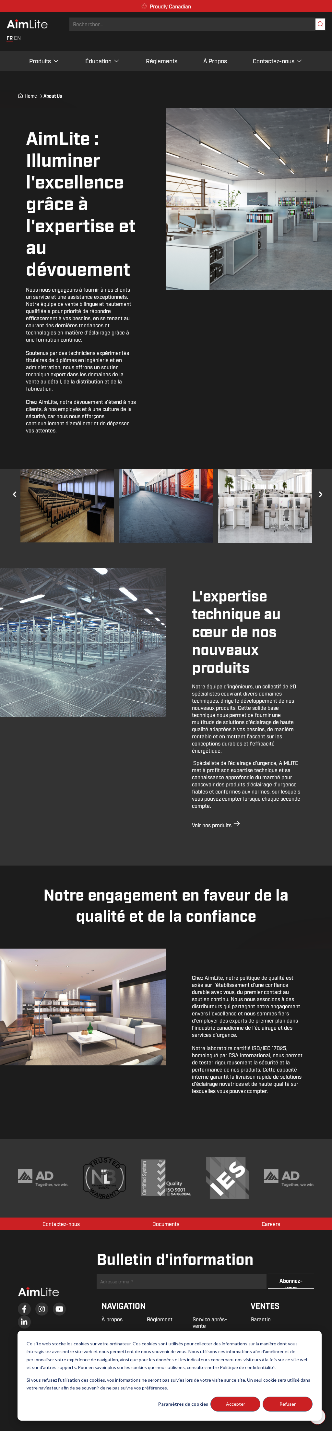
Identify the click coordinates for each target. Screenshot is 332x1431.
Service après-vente (210, 1322)
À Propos (215, 60)
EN (17, 37)
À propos (112, 1319)
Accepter (235, 1404)
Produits (40, 60)
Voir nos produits (212, 825)
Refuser (287, 1404)
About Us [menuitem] (51, 95)
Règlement (159, 1319)
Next (319, 493)
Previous (13, 493)
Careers (271, 1223)
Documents (165, 1223)
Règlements (161, 60)
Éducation (98, 60)
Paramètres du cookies (183, 1404)
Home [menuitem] (31, 95)
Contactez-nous (273, 60)
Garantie (261, 1319)
